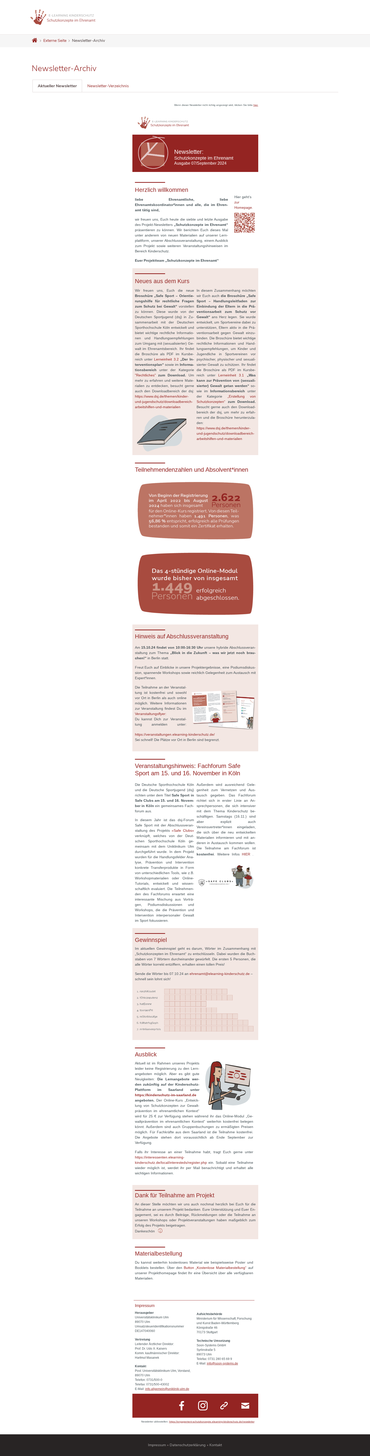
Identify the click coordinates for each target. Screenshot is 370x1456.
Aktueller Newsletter (57, 86)
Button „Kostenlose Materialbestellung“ (215, 1268)
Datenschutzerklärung (188, 1444)
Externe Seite (54, 40)
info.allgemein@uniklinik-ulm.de (167, 1389)
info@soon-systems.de (222, 1363)
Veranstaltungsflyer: (150, 714)
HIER (246, 854)
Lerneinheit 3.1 (231, 375)
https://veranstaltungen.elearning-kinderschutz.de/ (175, 734)
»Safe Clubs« (183, 830)
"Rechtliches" (145, 375)
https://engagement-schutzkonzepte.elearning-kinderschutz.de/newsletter (211, 1421)
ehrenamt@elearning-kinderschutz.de (220, 974)
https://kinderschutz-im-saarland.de (165, 1095)
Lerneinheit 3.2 (166, 359)
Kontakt (215, 1444)
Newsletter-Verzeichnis (108, 86)
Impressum (157, 1444)
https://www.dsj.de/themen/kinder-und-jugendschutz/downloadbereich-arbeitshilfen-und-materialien (164, 401)
